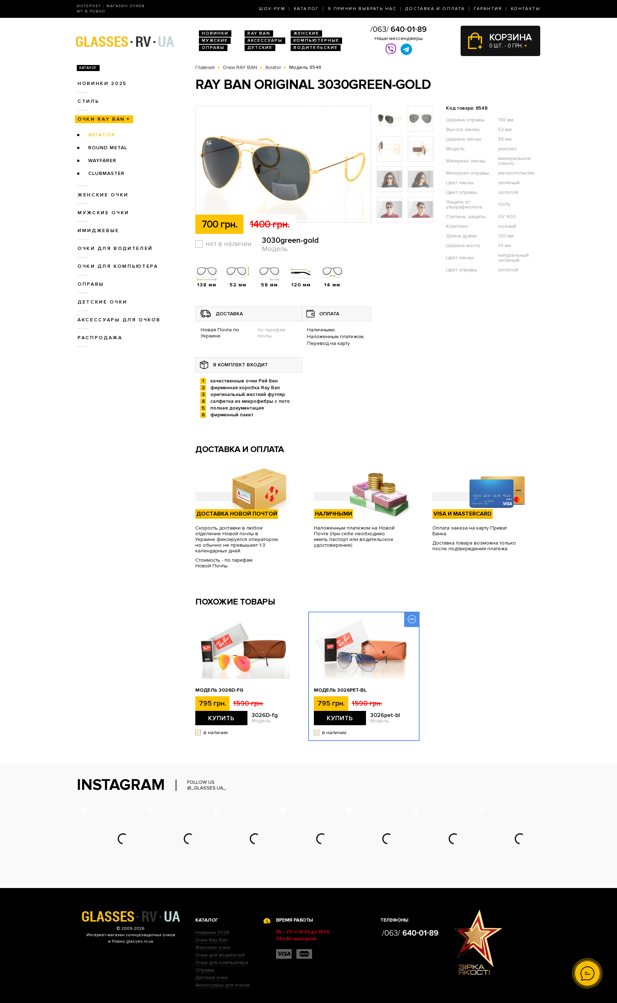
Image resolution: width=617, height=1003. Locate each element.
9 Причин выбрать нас (362, 8)
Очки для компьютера (117, 266)
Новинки (215, 33)
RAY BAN (258, 33)
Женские (306, 33)
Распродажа (99, 338)
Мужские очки (103, 213)
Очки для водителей (115, 248)
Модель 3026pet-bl (340, 690)
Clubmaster (106, 173)
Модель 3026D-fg (219, 690)
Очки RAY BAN (101, 119)
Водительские (316, 47)
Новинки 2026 (212, 932)
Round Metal (107, 148)
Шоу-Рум (272, 8)
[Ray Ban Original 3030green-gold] (283, 164)
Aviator (102, 135)
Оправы (213, 47)
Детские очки (102, 302)
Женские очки (103, 195)
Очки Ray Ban (211, 940)
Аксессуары (264, 40)
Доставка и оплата (435, 8)
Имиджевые (98, 230)
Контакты (525, 8)
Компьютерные (316, 40)
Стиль (88, 101)
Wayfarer (102, 160)
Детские (259, 47)
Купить (221, 718)
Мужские (215, 40)
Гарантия (488, 8)
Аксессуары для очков (118, 320)
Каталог (306, 8)
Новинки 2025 (102, 83)
